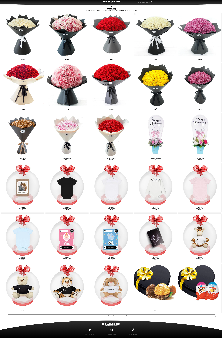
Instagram (87, 2)
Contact (91, 2)
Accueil (72, 2)
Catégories (76, 2)
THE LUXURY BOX (111, 1)
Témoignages (81, 2)
